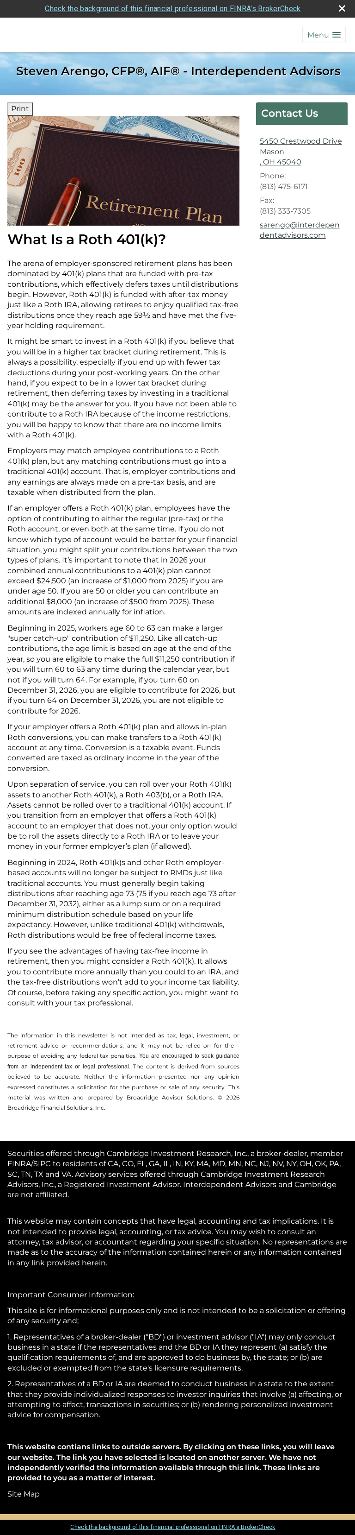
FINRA (19, 1163)
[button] (324, 35)
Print (20, 108)
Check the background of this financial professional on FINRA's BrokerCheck (172, 8)
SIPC (42, 1163)
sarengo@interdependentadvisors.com (300, 230)
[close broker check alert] (342, 8)
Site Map (23, 1494)
